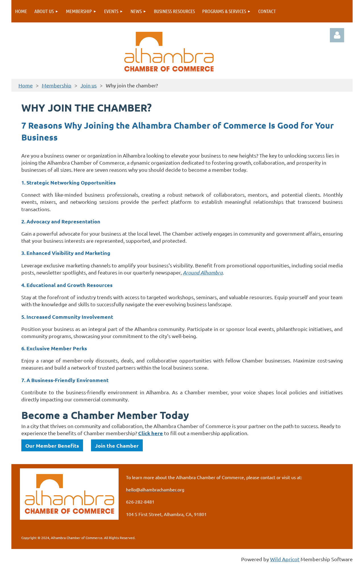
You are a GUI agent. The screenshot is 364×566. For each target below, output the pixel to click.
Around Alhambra (203, 272)
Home (25, 85)
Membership (56, 85)
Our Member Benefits (52, 445)
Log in (337, 35)
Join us (88, 85)
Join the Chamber (117, 445)
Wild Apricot (284, 559)
